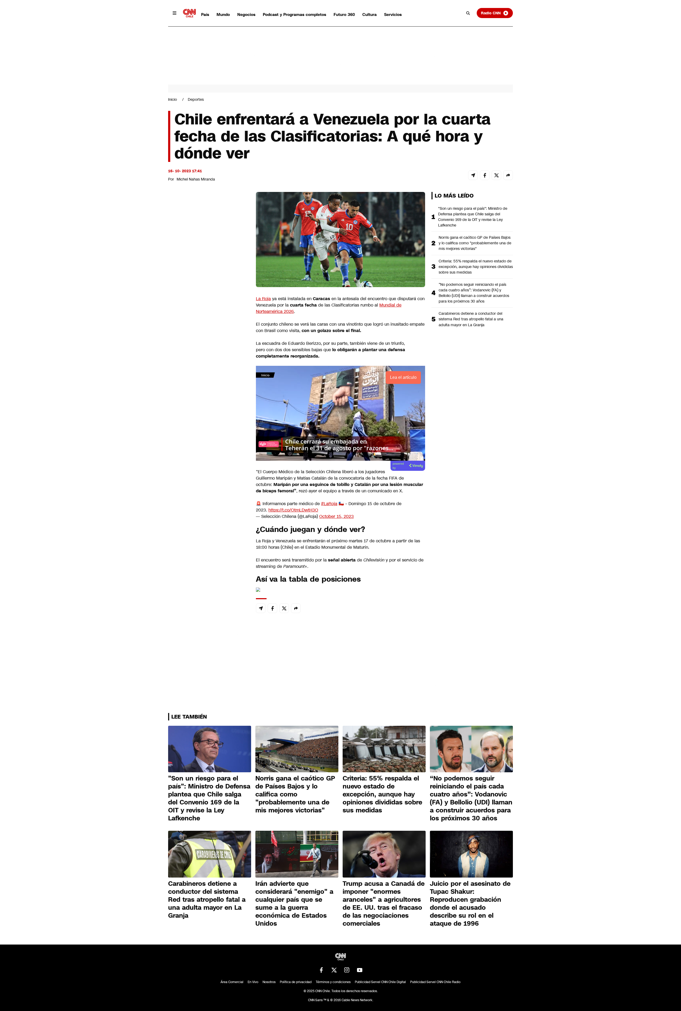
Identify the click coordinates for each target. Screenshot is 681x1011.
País (205, 14)
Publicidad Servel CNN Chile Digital (380, 982)
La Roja (263, 299)
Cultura (369, 14)
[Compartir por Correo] (473, 175)
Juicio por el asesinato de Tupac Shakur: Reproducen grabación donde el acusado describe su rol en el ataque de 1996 (470, 903)
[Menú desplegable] (174, 13)
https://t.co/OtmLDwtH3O (293, 510)
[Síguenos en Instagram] (347, 970)
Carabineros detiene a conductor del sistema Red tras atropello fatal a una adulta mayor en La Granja (471, 319)
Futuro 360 (344, 14)
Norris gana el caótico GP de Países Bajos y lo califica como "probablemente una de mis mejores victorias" (475, 243)
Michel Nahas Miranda (196, 179)
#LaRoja (329, 504)
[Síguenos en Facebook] (321, 970)
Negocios (246, 14)
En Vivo (253, 982)
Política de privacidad (296, 982)
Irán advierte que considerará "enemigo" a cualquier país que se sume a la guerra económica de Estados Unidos (294, 903)
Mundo (223, 14)
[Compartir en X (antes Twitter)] (496, 175)
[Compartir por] (508, 175)
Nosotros (269, 982)
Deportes (196, 99)
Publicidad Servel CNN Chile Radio (435, 982)
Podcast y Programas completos (294, 14)
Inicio (172, 99)
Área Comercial (232, 982)
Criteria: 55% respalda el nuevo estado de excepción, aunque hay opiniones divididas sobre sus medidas (476, 266)
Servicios (393, 14)
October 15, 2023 (336, 516)
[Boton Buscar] (468, 13)
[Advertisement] (208, 496)
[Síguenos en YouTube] (359, 970)
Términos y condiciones (333, 982)
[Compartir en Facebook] (484, 175)
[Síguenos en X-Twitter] (334, 970)
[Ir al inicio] (189, 13)
